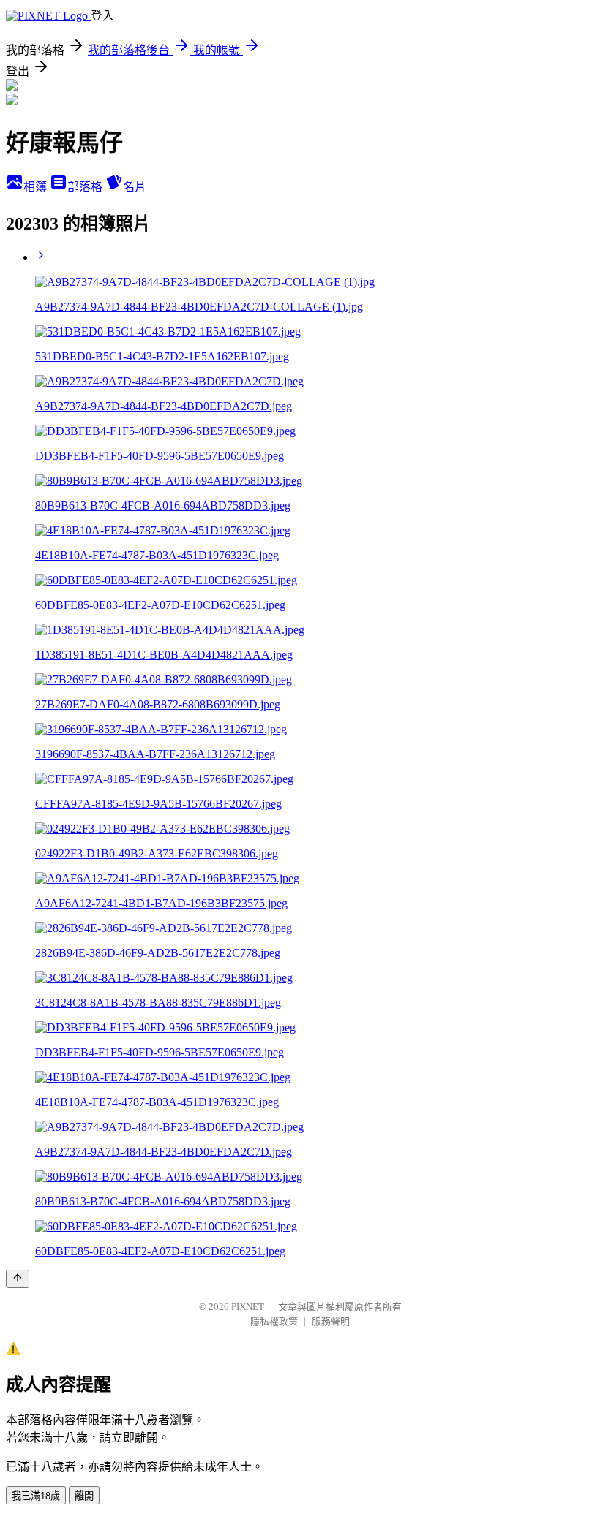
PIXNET (247, 1306)
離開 (84, 1495)
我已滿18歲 (36, 1495)
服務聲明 (331, 1321)
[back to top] (17, 1279)
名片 (134, 187)
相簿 (36, 187)
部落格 (86, 187)
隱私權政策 (274, 1321)
